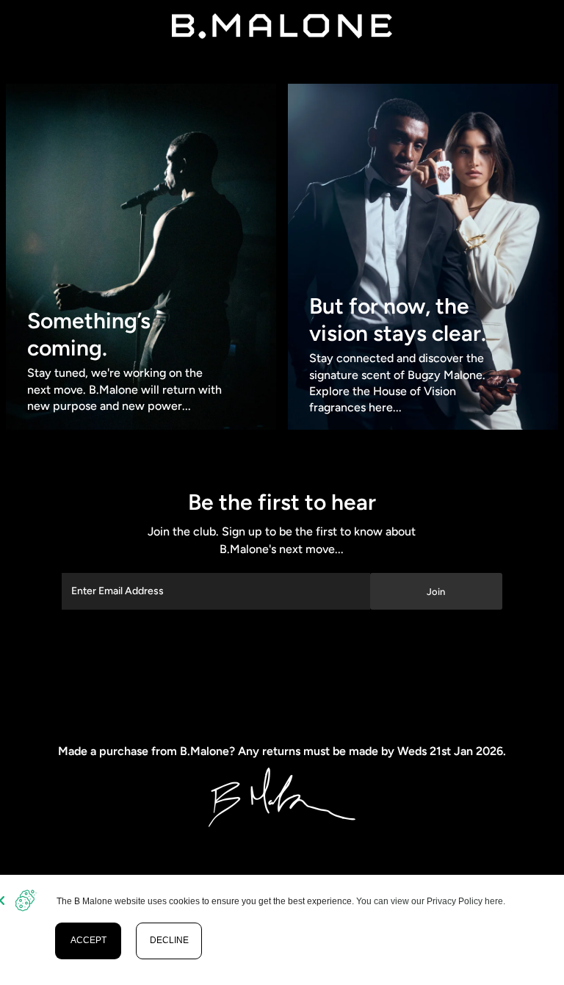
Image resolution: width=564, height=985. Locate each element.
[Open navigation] (57, 25)
